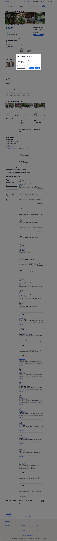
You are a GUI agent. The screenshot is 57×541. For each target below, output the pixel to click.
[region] (28, 62)
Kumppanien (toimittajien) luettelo (21, 65)
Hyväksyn (37, 68)
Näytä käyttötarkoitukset (21, 68)
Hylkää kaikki (32, 68)
